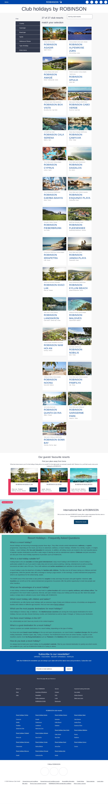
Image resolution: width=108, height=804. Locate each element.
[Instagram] (44, 771)
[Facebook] (63, 771)
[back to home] (54, 2)
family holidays (59, 604)
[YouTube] (54, 771)
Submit (69, 669)
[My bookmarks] (87, 2)
